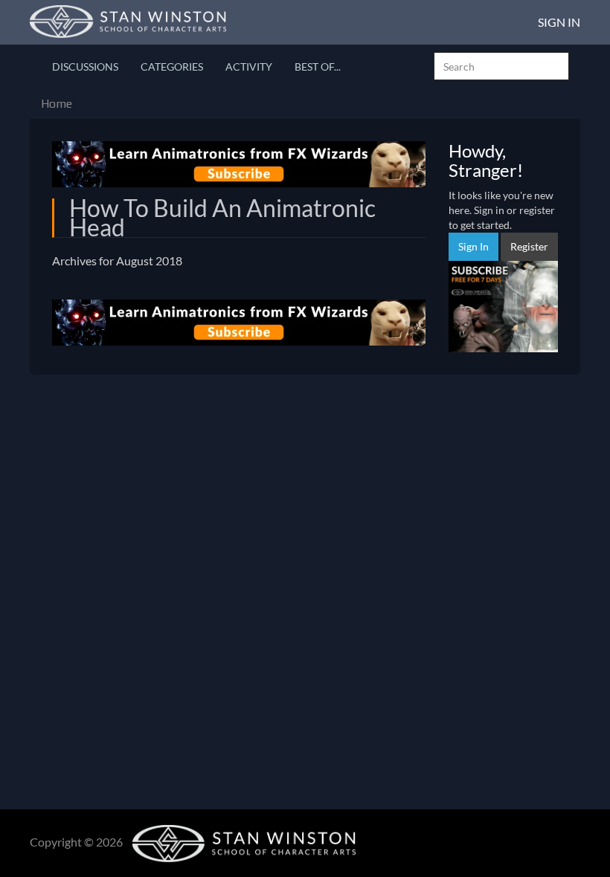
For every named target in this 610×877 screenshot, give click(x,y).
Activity (248, 66)
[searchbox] (501, 66)
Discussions (85, 66)
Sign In (559, 22)
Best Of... (318, 66)
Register (529, 246)
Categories (172, 66)
